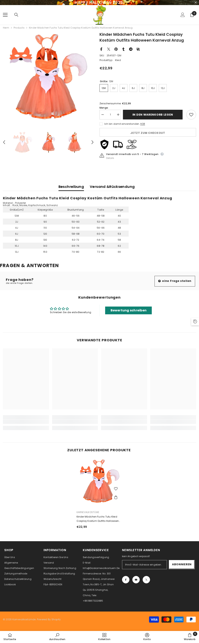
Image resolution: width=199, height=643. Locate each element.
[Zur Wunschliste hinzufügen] (191, 114)
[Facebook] (101, 49)
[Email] (138, 49)
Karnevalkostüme (88, 512)
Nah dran (195, 2)
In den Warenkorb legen (153, 115)
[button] (4, 142)
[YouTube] (136, 579)
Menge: (104, 108)
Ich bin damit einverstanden (121, 123)
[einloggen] (183, 15)
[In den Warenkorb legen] (116, 497)
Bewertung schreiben (129, 310)
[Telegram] (131, 49)
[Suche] (16, 14)
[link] (26, 422)
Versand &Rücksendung (112, 186)
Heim (6, 28)
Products (19, 28)
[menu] (5, 14)
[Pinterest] (116, 49)
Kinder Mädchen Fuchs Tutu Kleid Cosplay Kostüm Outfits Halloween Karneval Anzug (98, 519)
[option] (48, 76)
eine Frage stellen (176, 281)
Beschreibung (71, 186)
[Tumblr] (123, 49)
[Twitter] (108, 49)
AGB (142, 124)
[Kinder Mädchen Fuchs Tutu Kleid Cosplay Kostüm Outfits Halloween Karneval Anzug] (100, 481)
